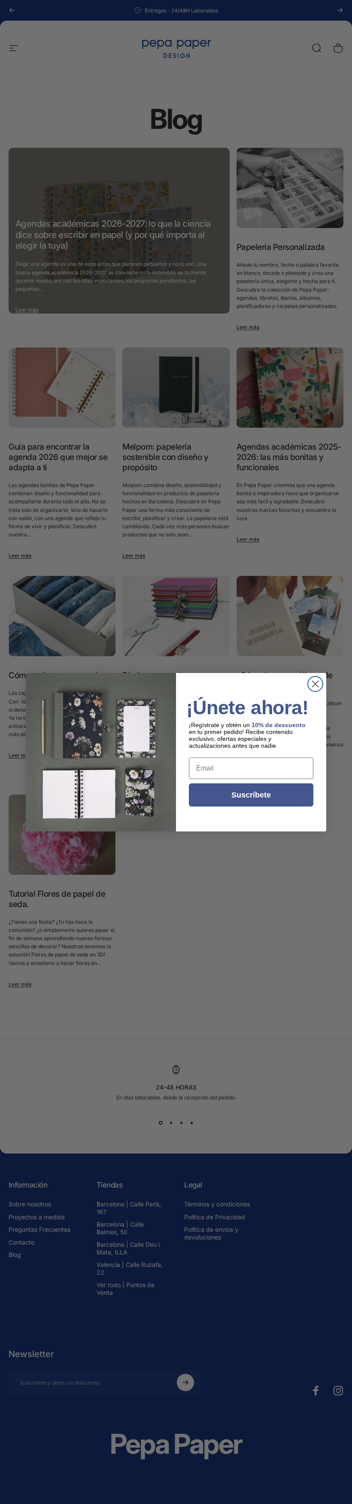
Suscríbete (251, 795)
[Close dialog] (315, 683)
